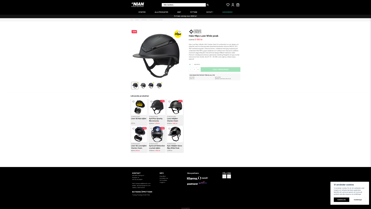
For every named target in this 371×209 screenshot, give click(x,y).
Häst (179, 12)
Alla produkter (161, 12)
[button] (179, 32)
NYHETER (142, 12)
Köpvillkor (163, 176)
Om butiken (163, 180)
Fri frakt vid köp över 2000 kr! (185, 16)
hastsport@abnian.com (143, 183)
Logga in (162, 182)
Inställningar (358, 199)
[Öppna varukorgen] (237, 5)
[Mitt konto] (232, 5)
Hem (132, 19)
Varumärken (227, 12)
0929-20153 (141, 187)
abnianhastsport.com (144, 185)
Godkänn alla (341, 199)
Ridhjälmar (144, 19)
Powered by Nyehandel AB (185, 208)
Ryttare (193, 12)
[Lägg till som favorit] (227, 5)
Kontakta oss (164, 178)
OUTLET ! (209, 12)
